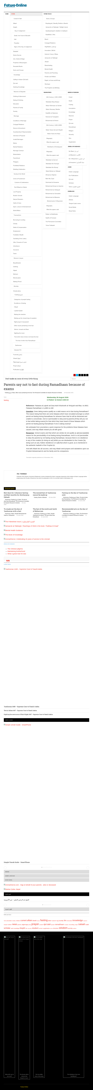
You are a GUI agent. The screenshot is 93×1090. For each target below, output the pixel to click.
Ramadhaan (72, 127)
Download (71, 191)
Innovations (72, 108)
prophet (41, 924)
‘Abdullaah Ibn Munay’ (52, 167)
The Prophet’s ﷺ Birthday (52, 88)
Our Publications (73, 175)
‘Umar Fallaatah (50, 225)
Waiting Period (17, 281)
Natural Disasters (18, 199)
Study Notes (72, 211)
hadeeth (54, 920)
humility (61, 920)
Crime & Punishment (19, 178)
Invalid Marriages (18, 139)
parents (19, 924)
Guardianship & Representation (22, 132)
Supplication (72, 142)
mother (10, 924)
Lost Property (17, 192)
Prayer (71, 119)
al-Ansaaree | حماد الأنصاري (76, 162)
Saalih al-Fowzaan (51, 218)
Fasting (71, 104)
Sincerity (71, 134)
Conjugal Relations (18, 124)
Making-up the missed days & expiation (25, 318)
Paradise (16, 43)
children (18, 920)
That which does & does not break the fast (26, 337)
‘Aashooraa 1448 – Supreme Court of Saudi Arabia (21, 707)
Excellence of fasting (20, 303)
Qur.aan (15, 83)
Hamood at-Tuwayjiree (52, 116)
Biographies (47, 92)
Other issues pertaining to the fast (24, 325)
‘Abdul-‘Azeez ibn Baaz (53, 133)
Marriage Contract (18, 150)
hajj (57, 920)
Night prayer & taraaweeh (21, 322)
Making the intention (20, 314)
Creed (70, 97)
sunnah (41, 928)
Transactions (17, 215)
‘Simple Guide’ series (75, 203)
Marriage (16, 116)
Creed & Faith (18, 18)
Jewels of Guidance (74, 146)
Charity (15, 223)
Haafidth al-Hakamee (52, 113)
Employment (16, 231)
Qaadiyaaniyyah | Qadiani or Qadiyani (56, 31)
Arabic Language (74, 171)
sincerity (30, 928)
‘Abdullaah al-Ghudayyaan (54, 146)
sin (26, 928)
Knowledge (17, 74)
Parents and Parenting (51, 73)
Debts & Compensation (19, 227)
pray (29, 924)
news (14, 924)
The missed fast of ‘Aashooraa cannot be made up (44, 494)
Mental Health (49, 69)
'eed (5, 920)
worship (70, 928)
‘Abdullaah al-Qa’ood (52, 160)
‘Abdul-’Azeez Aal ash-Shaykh (54, 130)
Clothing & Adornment (19, 96)
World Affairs (16, 210)
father (49, 920)
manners (85, 920)
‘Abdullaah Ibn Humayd (52, 163)
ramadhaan (59, 924)
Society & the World (19, 174)
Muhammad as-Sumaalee (53, 193)
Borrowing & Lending (19, 220)
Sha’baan (47, 84)
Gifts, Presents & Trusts (20, 242)
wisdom (63, 928)
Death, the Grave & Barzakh (22, 35)
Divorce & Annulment (19, 128)
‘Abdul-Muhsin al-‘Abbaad (53, 171)
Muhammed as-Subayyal (53, 190)
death (35, 920)
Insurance (16, 249)
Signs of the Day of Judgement (23, 46)
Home (7, 14)
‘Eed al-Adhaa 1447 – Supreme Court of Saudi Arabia (20, 710)
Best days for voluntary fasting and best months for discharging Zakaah (16, 495)
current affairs (26, 920)
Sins (70, 138)
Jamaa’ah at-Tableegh (51, 58)
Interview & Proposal (19, 135)
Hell (15, 39)
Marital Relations (18, 147)
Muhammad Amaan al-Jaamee (54, 186)
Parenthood (16, 158)
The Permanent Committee (53, 221)
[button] (5, 867)
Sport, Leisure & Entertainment (22, 206)
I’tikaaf (16, 307)
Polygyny (15, 162)
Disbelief (15, 51)
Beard (46, 39)
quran (53, 924)
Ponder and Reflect (50, 76)
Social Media (72, 207)
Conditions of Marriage (19, 120)
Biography (49, 138)
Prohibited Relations (19, 165)
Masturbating (48, 65)
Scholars (71, 183)
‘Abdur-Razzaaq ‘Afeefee (53, 109)
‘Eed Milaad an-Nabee (20, 187)
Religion (71, 130)
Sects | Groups (50, 18)
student (35, 928)
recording (71, 924)
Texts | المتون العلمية (74, 186)
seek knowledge (15, 928)
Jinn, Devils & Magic (19, 59)
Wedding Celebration (19, 169)
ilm (65, 920)
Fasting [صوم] (19, 294)
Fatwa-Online (24, 1087)
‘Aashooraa (18, 345)
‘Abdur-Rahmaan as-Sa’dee (54, 105)
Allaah (15, 23)
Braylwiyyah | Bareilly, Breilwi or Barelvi (57, 23)
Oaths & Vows (17, 203)
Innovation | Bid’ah (50, 50)
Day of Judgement (20, 31)
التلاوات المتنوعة (8, 909)
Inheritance (16, 246)
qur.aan (47, 924)
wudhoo (74, 928)
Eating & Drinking (18, 100)
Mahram (15, 274)
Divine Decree (17, 55)
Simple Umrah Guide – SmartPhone (17, 862)
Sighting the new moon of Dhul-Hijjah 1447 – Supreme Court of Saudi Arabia (28, 714)
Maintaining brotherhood (16, 551)
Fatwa (13, 14)
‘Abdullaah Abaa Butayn (52, 102)
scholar (7, 928)
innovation (69, 920)
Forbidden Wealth (18, 235)
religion (76, 924)
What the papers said (52, 142)
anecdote (9, 920)
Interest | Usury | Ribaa (51, 54)
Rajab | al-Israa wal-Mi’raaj (52, 80)
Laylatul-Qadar (18, 310)
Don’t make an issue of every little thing (21, 379)
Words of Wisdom (73, 92)
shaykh (22, 928)
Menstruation (17, 278)
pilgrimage (25, 924)
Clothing (15, 266)
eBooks (71, 199)
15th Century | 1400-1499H (54, 125)
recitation (66, 924)
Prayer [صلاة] (17, 366)
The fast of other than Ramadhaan (25, 340)
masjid (5, 924)
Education (16, 104)
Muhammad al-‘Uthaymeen (55, 201)
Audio (69, 167)
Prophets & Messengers (20, 62)
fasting (6, 400)
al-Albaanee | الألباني (74, 155)
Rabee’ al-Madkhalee (52, 214)
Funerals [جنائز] (17, 354)
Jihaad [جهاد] (16, 358)
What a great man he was (16, 554)
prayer (35, 924)
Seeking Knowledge (19, 87)
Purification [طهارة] (18, 369)
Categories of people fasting (22, 299)
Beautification (17, 263)
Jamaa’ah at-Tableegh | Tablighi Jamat (57, 27)
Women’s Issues (18, 258)
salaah (81, 924)
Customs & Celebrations (22, 182)
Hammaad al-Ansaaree (52, 182)
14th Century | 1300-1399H (54, 97)
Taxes (15, 253)
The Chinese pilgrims (15, 549)
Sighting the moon (19, 333)
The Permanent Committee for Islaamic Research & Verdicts (47, 392)
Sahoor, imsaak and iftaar (21, 329)
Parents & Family (18, 107)
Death (70, 101)
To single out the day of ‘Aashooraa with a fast (13, 510)
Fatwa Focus (47, 14)
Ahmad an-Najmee (51, 175)
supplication (46, 928)
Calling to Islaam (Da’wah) (20, 79)
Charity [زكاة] (17, 291)
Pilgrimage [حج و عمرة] (19, 362)
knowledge (78, 920)
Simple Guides (9, 720)
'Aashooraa (8, 499)
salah (87, 924)
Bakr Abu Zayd (50, 178)
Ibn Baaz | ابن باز (73, 151)
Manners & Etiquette (19, 91)
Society (15, 111)
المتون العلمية (8, 894)
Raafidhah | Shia (50, 34)
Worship (16, 286)
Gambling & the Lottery (19, 238)
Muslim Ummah (17, 195)
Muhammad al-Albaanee (53, 197)
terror (51, 928)
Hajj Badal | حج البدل (50, 46)
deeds (38, 920)
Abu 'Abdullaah (22, 474)
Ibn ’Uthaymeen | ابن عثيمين (77, 158)
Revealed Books (18, 66)
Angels (15, 27)
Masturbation (17, 154)
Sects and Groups (18, 70)
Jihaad (46, 61)
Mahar (15, 143)
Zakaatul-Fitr (17, 350)
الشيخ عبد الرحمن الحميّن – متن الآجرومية (16, 900)
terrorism (56, 928)
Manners (71, 115)
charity (13, 920)
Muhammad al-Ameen (52, 120)
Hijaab (15, 270)
